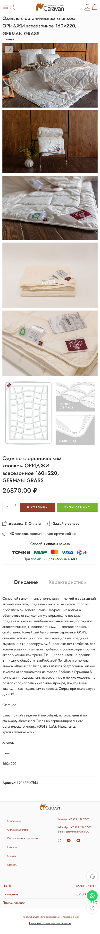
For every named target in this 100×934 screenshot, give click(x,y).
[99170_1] (50, 75)
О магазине (14, 821)
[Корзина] (95, 7)
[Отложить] (9, 49)
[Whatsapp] (59, 840)
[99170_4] (50, 275)
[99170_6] (50, 413)
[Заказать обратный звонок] (92, 876)
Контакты (12, 865)
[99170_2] (50, 141)
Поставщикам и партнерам (22, 838)
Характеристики (67, 582)
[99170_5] (50, 343)
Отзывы (11, 856)
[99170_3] (50, 208)
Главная (8, 39)
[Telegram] (69, 840)
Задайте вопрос (65, 523)
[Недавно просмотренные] (92, 907)
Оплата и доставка (17, 830)
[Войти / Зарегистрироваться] (87, 7)
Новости (12, 847)
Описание (26, 582)
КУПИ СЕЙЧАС (77, 507)
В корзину (37, 507)
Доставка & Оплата (24, 523)
